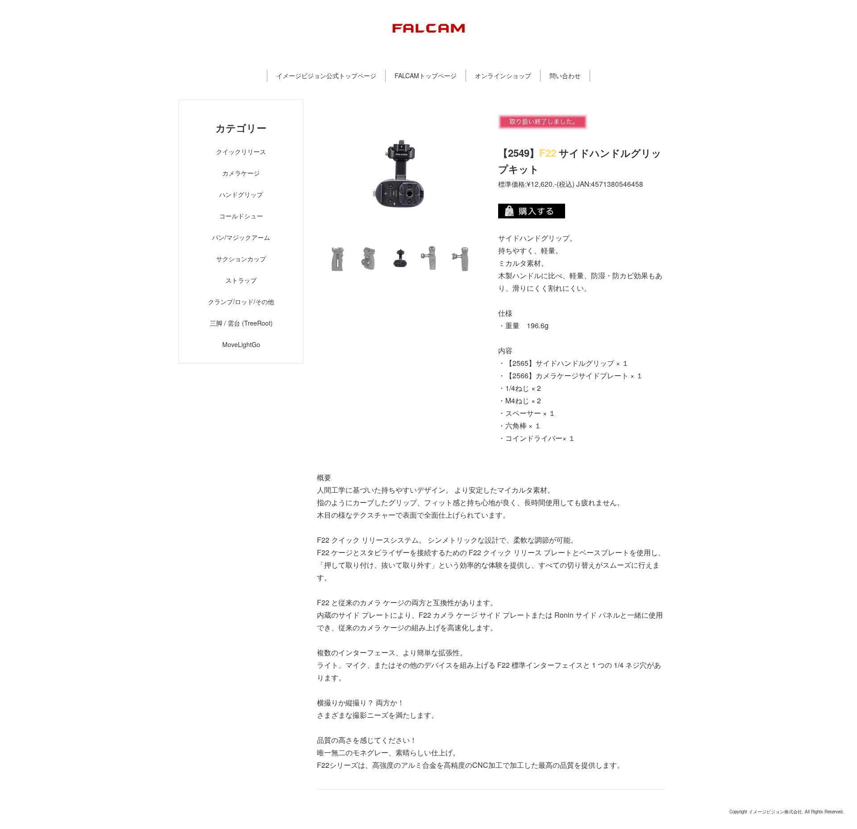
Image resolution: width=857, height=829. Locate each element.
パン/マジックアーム (241, 237)
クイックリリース (241, 151)
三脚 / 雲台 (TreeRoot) (241, 322)
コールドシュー (241, 215)
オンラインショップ (503, 75)
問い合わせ (565, 75)
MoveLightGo (241, 344)
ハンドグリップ (241, 194)
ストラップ (241, 280)
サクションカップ (241, 258)
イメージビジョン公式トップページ (326, 75)
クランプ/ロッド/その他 (241, 301)
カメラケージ (241, 172)
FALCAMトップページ (426, 75)
